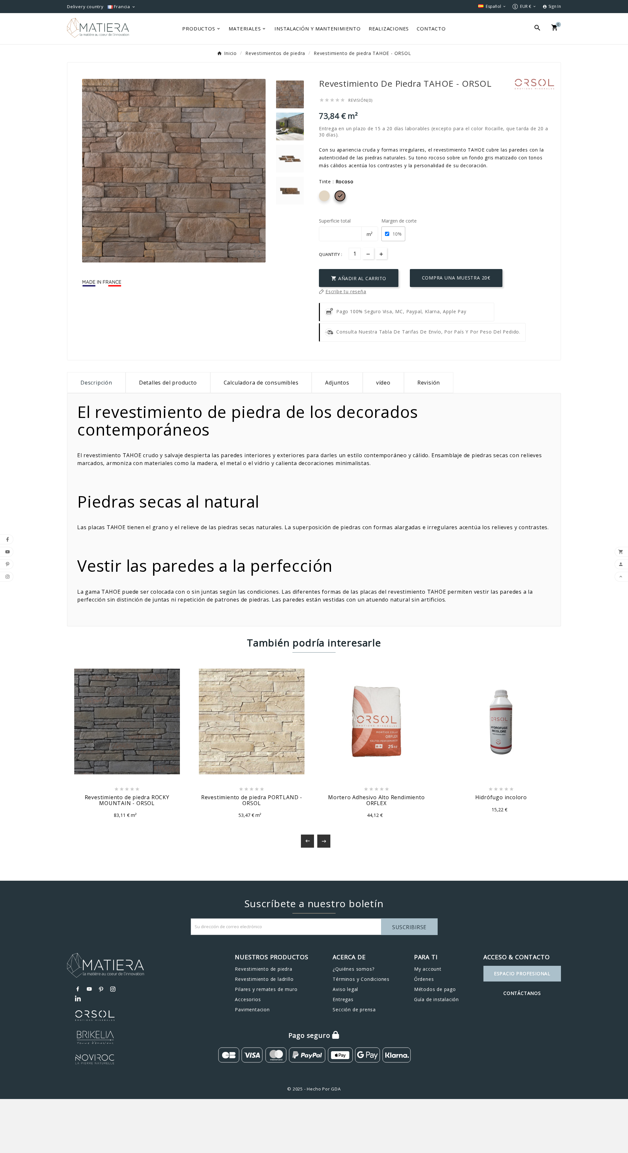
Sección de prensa (354, 1009)
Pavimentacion (252, 1009)
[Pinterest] (101, 989)
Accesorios (248, 999)
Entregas (343, 999)
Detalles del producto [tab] (168, 382)
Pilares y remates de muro (266, 989)
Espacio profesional (522, 973)
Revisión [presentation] (428, 382)
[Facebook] (78, 989)
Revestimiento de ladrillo (264, 979)
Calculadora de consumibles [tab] (261, 382)
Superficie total (335, 221)
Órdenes (424, 979)
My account (428, 969)
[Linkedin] (78, 999)
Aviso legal (345, 989)
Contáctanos (522, 993)
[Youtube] (90, 989)
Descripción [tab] (96, 382)
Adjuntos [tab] (337, 382)
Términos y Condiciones (361, 979)
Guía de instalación (436, 999)
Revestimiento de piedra (263, 969)
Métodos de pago (435, 989)
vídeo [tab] (383, 382)
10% (397, 234)
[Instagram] (113, 989)
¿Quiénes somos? (353, 969)
